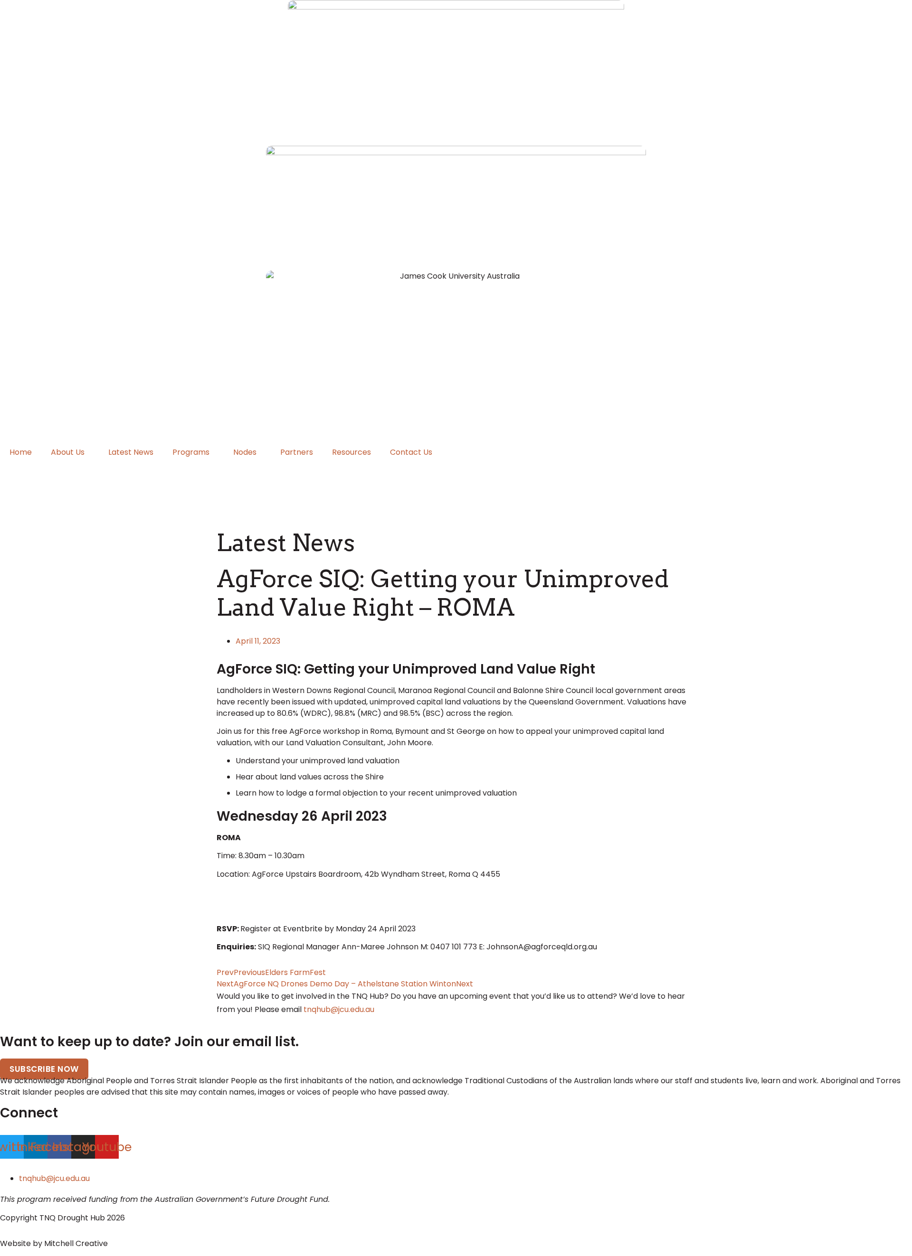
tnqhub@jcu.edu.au (339, 1009)
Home (21, 452)
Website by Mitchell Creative (54, 1243)
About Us (68, 452)
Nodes (244, 452)
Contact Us (411, 452)
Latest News (130, 452)
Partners (296, 452)
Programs (190, 452)
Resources (351, 452)
